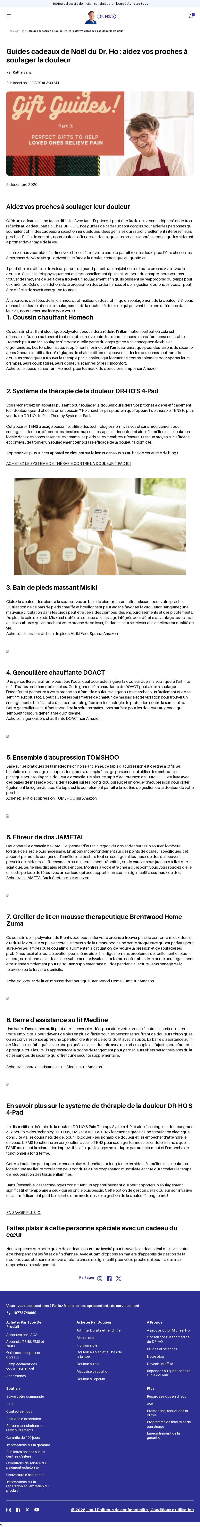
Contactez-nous (19, 1411)
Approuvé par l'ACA (22, 1335)
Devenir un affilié (160, 1364)
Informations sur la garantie (28, 1445)
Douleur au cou (89, 1364)
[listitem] (99, 1278)
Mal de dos (85, 1338)
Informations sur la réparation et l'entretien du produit (27, 1486)
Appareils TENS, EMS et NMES (25, 1344)
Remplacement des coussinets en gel (21, 1366)
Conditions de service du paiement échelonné (26, 1465)
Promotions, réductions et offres (167, 1413)
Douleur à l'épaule (91, 1379)
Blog (23, 30)
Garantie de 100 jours (23, 1438)
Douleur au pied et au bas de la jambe (99, 1354)
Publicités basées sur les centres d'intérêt (25, 1454)
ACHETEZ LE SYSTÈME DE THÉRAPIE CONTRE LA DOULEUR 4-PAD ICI (68, 463)
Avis (150, 1404)
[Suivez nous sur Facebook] (18, 1509)
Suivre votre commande (25, 1396)
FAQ (9, 1404)
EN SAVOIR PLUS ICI (23, 1212)
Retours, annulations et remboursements (24, 1428)
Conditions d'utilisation (172, 1509)
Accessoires (16, 1376)
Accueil (13, 30)
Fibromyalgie (87, 1345)
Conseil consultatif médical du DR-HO (168, 1339)
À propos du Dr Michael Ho (168, 1330)
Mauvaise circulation (93, 1371)
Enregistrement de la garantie (163, 1435)
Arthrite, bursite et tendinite (99, 1330)
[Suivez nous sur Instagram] (8, 1509)
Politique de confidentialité (122, 1509)
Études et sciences (162, 1349)
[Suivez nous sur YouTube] (36, 1509)
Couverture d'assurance (25, 1475)
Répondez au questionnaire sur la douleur (168, 1373)
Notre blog (155, 1356)
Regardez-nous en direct (166, 1396)
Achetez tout (137, 3)
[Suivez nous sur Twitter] (27, 1509)
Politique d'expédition (23, 1419)
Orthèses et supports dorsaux (23, 1355)
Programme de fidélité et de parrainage (169, 1424)
